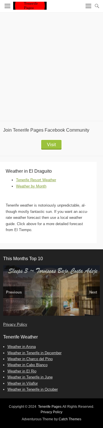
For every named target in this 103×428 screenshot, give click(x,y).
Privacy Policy (15, 324)
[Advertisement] (51, 66)
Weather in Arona (21, 347)
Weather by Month (31, 186)
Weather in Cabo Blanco (27, 365)
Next (93, 292)
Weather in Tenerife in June (30, 377)
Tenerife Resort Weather (36, 180)
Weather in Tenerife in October (32, 389)
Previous (14, 292)
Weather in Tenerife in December (34, 353)
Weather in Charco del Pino (30, 359)
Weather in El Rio (21, 371)
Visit (51, 144)
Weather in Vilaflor (22, 383)
